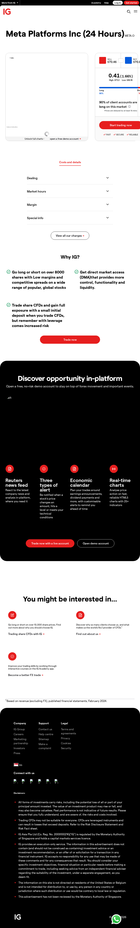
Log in (118, 2)
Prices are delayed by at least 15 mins (120, 110)
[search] (128, 11)
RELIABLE (133, 134)
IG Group (19, 729)
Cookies (66, 743)
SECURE (120, 134)
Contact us (45, 729)
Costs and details (70, 162)
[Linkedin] (16, 781)
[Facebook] (32, 781)
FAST (108, 134)
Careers (18, 734)
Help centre (46, 734)
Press (17, 753)
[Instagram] (48, 781)
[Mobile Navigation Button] (135, 11)
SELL (109, 59)
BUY (135, 59)
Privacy (65, 738)
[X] (24, 781)
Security (66, 748)
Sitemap (44, 739)
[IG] (7, 12)
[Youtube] (40, 781)
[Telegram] (57, 781)
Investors (19, 748)
